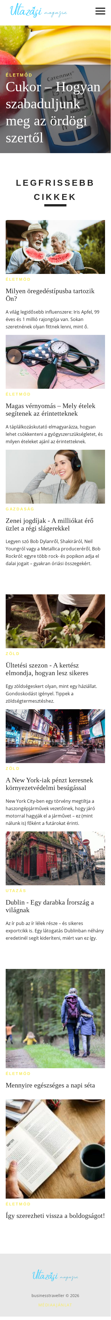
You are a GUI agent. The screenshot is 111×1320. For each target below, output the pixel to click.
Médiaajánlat (55, 1305)
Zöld (13, 653)
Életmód (19, 75)
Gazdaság (20, 509)
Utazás (16, 890)
